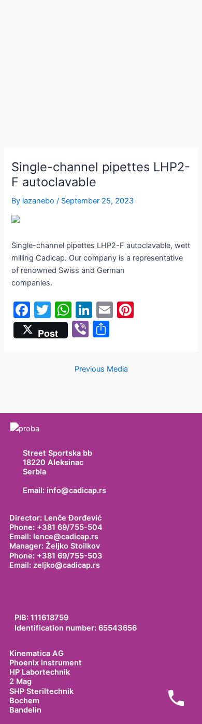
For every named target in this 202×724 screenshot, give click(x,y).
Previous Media (101, 369)
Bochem (24, 700)
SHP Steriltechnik (41, 691)
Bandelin (25, 710)
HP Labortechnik (39, 672)
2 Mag (20, 681)
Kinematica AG (36, 653)
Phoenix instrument (45, 662)
